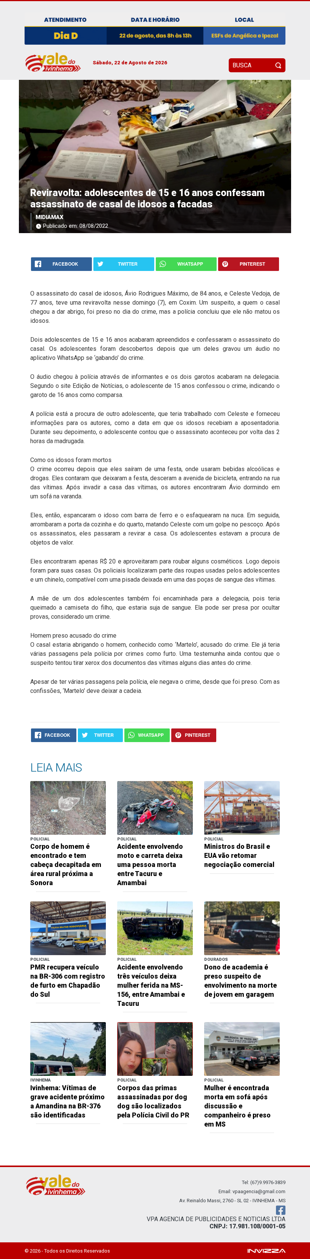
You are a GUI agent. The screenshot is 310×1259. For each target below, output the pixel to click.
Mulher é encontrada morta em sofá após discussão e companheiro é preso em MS (237, 1106)
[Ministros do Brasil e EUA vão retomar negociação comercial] (242, 807)
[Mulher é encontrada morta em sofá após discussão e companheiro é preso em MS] (242, 1048)
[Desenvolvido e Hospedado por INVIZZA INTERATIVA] (266, 1250)
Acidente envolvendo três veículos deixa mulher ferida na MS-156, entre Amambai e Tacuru (151, 985)
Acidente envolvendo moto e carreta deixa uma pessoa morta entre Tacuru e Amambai (150, 865)
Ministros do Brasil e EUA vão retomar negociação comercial (239, 855)
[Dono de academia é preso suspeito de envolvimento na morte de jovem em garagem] (242, 928)
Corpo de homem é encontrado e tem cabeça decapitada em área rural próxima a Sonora (65, 865)
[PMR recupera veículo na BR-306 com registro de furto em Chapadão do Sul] (68, 928)
